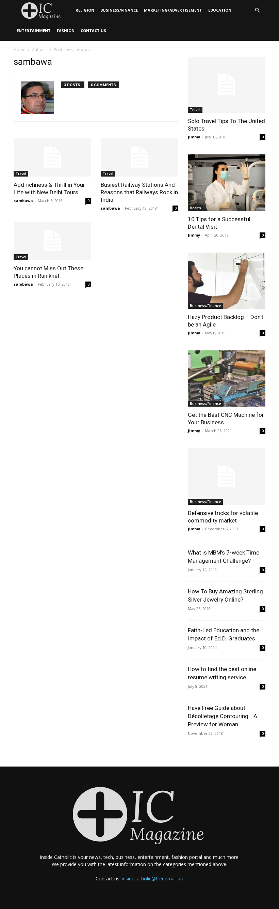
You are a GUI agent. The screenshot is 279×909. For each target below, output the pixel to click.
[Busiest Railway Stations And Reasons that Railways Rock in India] (139, 157)
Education (219, 10)
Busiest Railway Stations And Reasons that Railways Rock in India (139, 192)
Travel (21, 173)
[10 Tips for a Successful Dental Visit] (226, 182)
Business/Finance (119, 10)
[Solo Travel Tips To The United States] (226, 85)
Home (20, 49)
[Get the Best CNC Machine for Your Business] (226, 378)
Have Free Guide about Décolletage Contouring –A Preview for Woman (222, 716)
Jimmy (194, 136)
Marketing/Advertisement (173, 10)
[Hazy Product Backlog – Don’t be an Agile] (226, 281)
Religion (85, 10)
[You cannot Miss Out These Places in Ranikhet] (52, 241)
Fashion (66, 30)
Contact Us (93, 30)
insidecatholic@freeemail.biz (153, 878)
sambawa (23, 200)
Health (195, 208)
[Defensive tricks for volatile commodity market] (226, 476)
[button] (257, 10)
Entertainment (34, 30)
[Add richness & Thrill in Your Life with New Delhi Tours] (52, 157)
